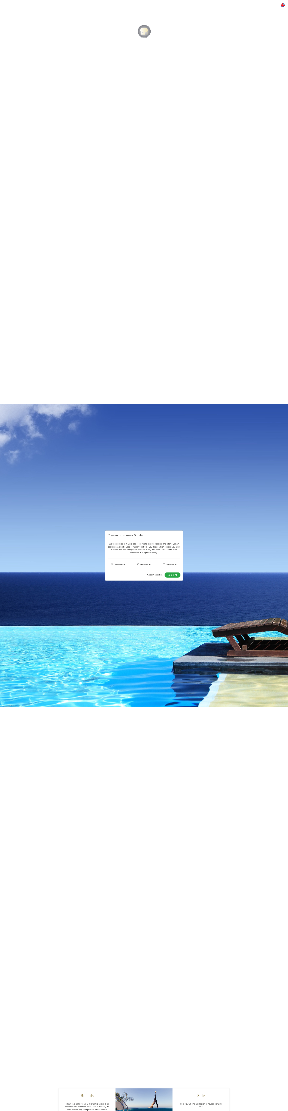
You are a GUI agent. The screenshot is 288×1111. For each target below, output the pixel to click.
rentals (117, 11)
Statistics (143, 565)
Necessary (118, 565)
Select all (172, 575)
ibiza (169, 11)
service (151, 11)
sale (135, 11)
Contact (186, 11)
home (100, 11)
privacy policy (151, 552)
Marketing (169, 565)
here (158, 550)
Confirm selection (154, 575)
